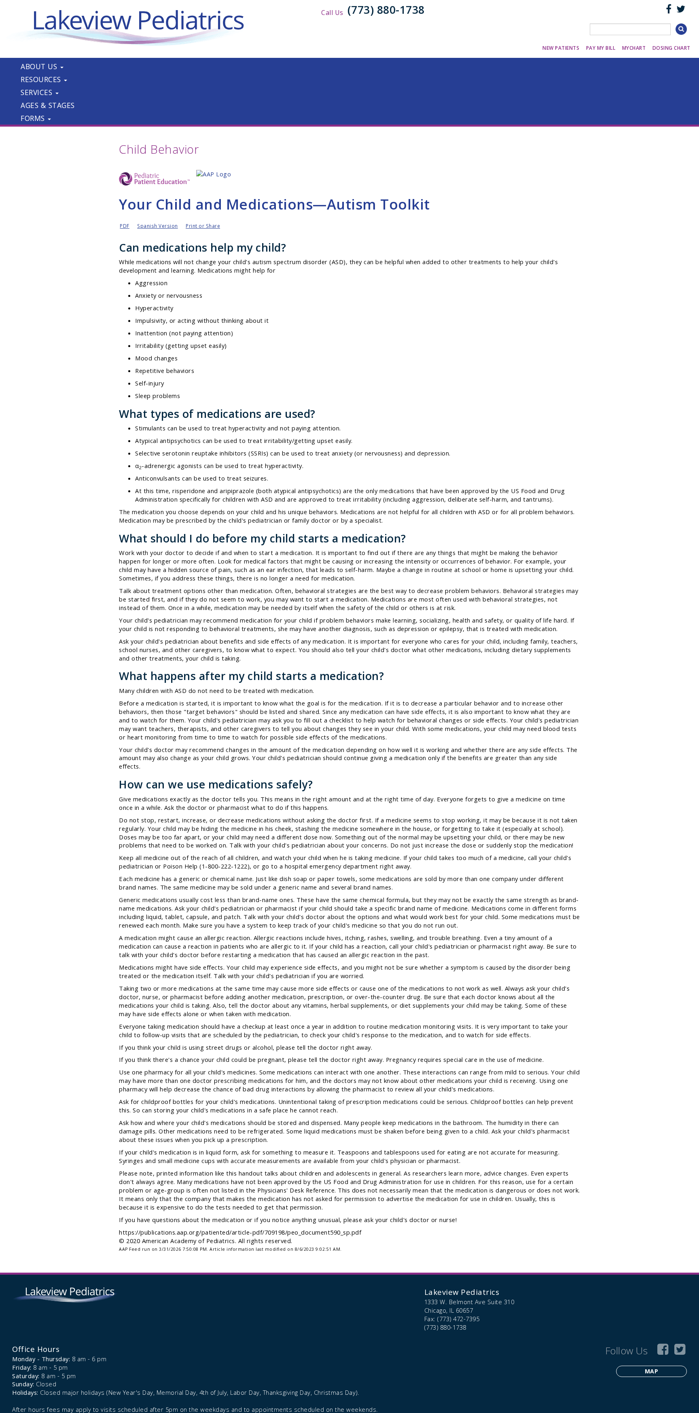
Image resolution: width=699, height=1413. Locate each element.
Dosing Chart (671, 47)
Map (652, 1371)
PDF (124, 225)
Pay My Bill (601, 47)
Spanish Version (157, 225)
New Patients (560, 47)
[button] (136, 66)
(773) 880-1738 (386, 9)
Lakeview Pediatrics (462, 1292)
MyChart (634, 47)
